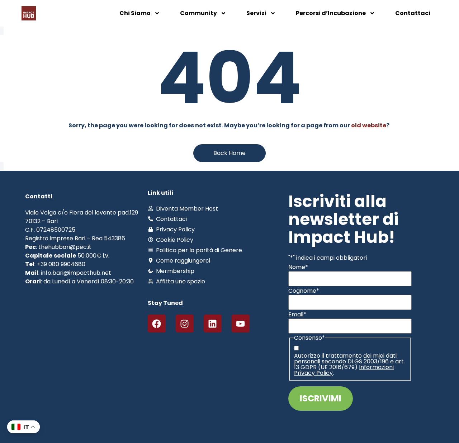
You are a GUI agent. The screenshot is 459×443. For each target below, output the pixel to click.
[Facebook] (157, 324)
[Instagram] (185, 324)
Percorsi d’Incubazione (331, 13)
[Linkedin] (213, 324)
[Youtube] (241, 324)
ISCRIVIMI (320, 398)
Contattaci (412, 13)
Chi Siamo (135, 13)
